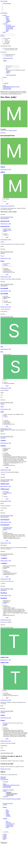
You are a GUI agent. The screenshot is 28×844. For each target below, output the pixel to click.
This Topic (7, 42)
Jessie (2, 411)
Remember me (9, 70)
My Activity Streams (10, 26)
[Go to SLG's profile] (14, 343)
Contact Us (5, 796)
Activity (5, 23)
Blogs (7, 17)
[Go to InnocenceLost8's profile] (4, 218)
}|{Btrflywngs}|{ (5, 483)
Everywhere (7, 38)
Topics (6, 39)
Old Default (9, 792)
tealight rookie (5, 657)
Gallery (7, 18)
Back (7, 809)
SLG (2, 346)
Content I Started (9, 28)
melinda (4, 129)
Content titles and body (10, 54)
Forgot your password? (11, 75)
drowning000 (4, 288)
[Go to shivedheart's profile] (4, 590)
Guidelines (8, 21)
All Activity (8, 25)
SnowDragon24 (5, 519)
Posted (6, 169)
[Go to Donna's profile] (3, 253)
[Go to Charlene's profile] (3, 437)
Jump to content (4, 1)
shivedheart (4, 593)
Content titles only (9, 55)
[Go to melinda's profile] (14, 126)
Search (7, 29)
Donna (2, 261)
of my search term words (11, 48)
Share (7, 203)
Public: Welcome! (13, 130)
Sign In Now (3, 776)
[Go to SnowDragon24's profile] (4, 517)
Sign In (8, 72)
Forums (7, 16)
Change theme (4, 842)
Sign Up (5, 77)
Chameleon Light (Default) (12, 793)
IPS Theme (5, 789)
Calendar (8, 20)
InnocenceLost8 (5, 221)
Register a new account (6, 768)
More (7, 22)
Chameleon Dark (10, 795)
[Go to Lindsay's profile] (3, 712)
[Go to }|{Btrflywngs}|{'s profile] (5, 481)
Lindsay (3, 715)
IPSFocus (12, 789)
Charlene (3, 440)
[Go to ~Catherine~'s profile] (4, 555)
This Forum (7, 41)
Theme (4, 791)
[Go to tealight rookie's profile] (14, 654)
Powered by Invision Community (13, 798)
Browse (5, 15)
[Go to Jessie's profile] (2, 403)
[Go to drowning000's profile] (4, 285)
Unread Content (9, 27)
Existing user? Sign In (8, 58)
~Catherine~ (4, 558)
